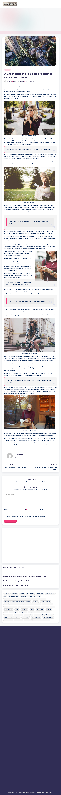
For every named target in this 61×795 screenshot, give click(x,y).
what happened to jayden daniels (41, 620)
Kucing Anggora (13, 612)
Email (25, 509)
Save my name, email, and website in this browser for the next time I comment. (26, 516)
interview (32, 609)
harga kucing (24, 609)
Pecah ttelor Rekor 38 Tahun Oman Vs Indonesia (17, 572)
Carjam (6, 604)
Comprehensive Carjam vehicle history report (29, 606)
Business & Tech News (45, 601)
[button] (18, 457)
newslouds (19, 454)
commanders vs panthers (10, 606)
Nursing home (49, 614)
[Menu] (58, 3)
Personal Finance (8, 620)
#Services (22, 593)
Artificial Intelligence (13, 596)
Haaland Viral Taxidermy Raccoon (13, 567)
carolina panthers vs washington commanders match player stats (25, 604)
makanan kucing (8, 614)
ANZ (5, 596)
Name (6, 509)
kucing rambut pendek (34, 612)
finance (52, 606)
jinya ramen (48, 609)
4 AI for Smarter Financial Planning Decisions (16, 585)
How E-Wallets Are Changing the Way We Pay (16, 581)
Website (42, 509)
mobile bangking (28, 614)
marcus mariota (18, 614)
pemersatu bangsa (36, 617)
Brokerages (35, 601)
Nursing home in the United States (12, 617)
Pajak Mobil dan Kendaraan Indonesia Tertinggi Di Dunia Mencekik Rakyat (25, 576)
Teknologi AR (28, 620)
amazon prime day (50, 593)
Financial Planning (8, 609)
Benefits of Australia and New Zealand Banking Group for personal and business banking (24, 598)
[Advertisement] (30, 19)
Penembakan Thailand (48, 617)
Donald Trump (45, 606)
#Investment (14, 593)
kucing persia (23, 612)
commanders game (47, 604)
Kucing (5, 612)
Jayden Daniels (40, 609)
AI (27, 593)
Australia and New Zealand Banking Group (30, 596)
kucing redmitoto (45, 612)
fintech (17, 609)
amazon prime (40, 593)
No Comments (30, 81)
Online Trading (25, 617)
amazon (32, 593)
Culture (7, 69)
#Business (6, 593)
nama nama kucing (39, 614)
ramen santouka (18, 620)
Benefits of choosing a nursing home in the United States (17, 601)
